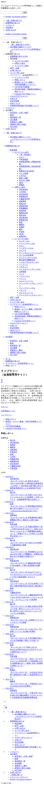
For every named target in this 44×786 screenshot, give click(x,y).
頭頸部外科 (23, 206)
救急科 (12, 445)
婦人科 (12, 440)
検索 (24, 12)
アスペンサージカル (27, 243)
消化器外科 (23, 189)
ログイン (4, 407)
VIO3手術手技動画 (21, 87)
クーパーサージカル (27, 288)
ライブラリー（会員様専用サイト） (24, 304)
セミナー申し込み (17, 302)
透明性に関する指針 (18, 353)
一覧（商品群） (25, 155)
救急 (21, 222)
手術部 (21, 232)
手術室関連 (23, 159)
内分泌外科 (23, 194)
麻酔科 (21, 225)
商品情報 (13, 150)
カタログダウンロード (19, 323)
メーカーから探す (21, 66)
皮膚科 (21, 227)
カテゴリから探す (21, 61)
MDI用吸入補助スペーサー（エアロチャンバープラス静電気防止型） (25, 139)
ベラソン (22, 279)
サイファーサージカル (28, 257)
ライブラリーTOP (21, 77)
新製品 (21, 185)
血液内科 (22, 236)
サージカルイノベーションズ (30, 253)
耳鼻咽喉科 (23, 208)
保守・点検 (14, 297)
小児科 (12, 457)
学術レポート (19, 80)
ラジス (21, 274)
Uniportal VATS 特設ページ (25, 94)
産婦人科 (22, 204)
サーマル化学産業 (26, 255)
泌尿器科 (22, 201)
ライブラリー (6, 415)
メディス (22, 290)
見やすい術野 (24, 180)
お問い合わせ (15, 300)
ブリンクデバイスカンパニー (30, 295)
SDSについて (15, 330)
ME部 (21, 234)
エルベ (21, 157)
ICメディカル (24, 241)
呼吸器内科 (23, 220)
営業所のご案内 (16, 350)
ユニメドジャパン (26, 281)
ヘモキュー (23, 267)
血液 (12, 454)
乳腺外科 (13, 452)
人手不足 (22, 176)
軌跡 (12, 343)
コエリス (22, 250)
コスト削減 (23, 173)
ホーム (8, 359)
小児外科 (22, 192)
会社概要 (13, 348)
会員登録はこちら (8, 411)
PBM (21, 183)
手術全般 (13, 468)
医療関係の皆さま (12, 146)
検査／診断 (23, 178)
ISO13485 (13, 355)
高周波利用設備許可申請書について (24, 333)
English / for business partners (16, 17)
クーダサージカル (26, 248)
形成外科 (22, 211)
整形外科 (22, 215)
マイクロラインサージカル (30, 269)
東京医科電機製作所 (27, 260)
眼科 (21, 229)
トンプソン (23, 264)
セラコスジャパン (26, 293)
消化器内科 (23, 218)
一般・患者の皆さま (13, 133)
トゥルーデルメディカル (29, 262)
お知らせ (13, 325)
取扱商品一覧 (15, 345)
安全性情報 (14, 328)
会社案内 (9, 337)
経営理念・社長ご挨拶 (19, 341)
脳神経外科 (23, 213)
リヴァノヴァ (24, 276)
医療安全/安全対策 (26, 171)
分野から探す (19, 63)
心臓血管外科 (24, 199)
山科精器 (22, 272)
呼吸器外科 (23, 196)
